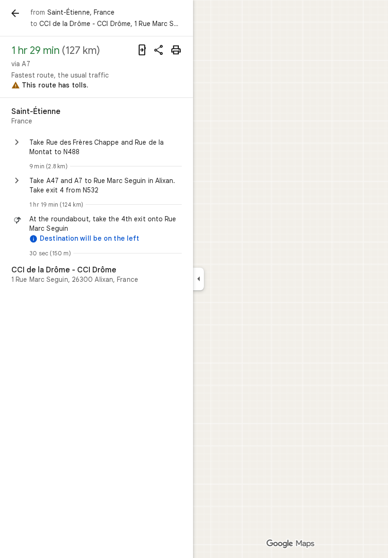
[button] (105, 223)
